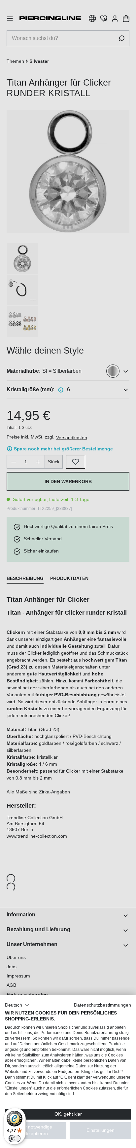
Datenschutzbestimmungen (102, 1005)
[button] (17, 1005)
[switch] (14, 1138)
